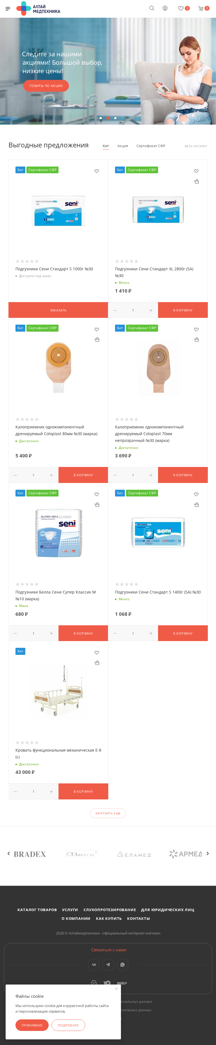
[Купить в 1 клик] (196, 181)
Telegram (108, 965)
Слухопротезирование (110, 909)
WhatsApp (122, 965)
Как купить (109, 918)
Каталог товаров (37, 909)
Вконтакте (94, 965)
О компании (76, 918)
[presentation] (8, 853)
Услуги (70, 909)
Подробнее (68, 1025)
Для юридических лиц (167, 909)
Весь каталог (196, 146)
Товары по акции (46, 86)
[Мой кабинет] (165, 9)
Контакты (138, 918)
